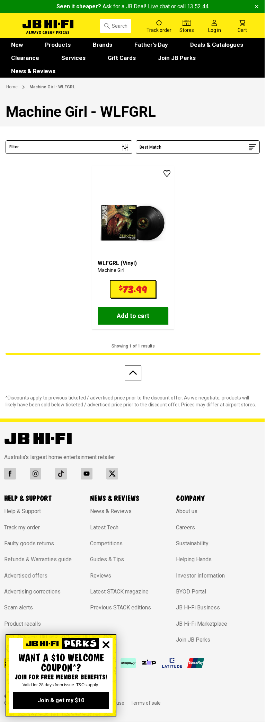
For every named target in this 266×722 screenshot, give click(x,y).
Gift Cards (122, 57)
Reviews (100, 575)
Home (12, 87)
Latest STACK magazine (119, 591)
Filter (14, 146)
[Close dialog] (106, 645)
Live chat (159, 6)
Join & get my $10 (61, 700)
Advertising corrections (32, 591)
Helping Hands (194, 559)
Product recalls (22, 623)
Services (73, 57)
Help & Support (22, 511)
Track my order (22, 527)
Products (58, 44)
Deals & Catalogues (216, 44)
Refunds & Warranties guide (38, 559)
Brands (102, 44)
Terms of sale (146, 703)
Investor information (200, 575)
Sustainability (192, 543)
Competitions (106, 543)
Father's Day (151, 44)
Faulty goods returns (29, 543)
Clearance (25, 57)
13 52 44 (198, 6)
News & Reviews (33, 71)
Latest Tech (104, 527)
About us (186, 511)
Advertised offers (25, 575)
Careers (185, 527)
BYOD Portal (191, 591)
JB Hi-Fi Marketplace (201, 623)
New (17, 44)
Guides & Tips (107, 559)
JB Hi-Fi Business (198, 607)
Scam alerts (18, 607)
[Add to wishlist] (166, 173)
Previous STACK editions (120, 607)
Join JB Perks (177, 57)
